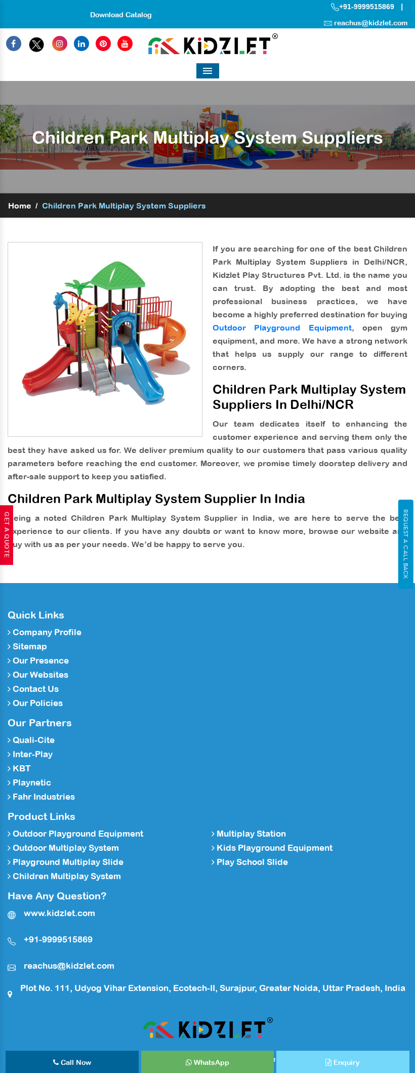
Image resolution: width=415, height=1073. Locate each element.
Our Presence (40, 660)
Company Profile (46, 632)
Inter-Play (32, 754)
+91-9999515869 (366, 7)
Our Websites (39, 675)
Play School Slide (251, 862)
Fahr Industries (43, 797)
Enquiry (345, 1062)
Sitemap (29, 646)
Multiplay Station (250, 834)
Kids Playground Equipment (274, 848)
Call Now (75, 1062)
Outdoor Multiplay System (65, 848)
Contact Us (35, 689)
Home (19, 205)
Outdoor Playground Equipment (282, 327)
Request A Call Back (405, 544)
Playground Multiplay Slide (67, 862)
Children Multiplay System (66, 876)
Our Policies (37, 703)
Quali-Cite (33, 740)
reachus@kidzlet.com (370, 23)
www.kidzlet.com (59, 913)
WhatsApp (210, 1062)
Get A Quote (6, 535)
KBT (21, 768)
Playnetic (31, 782)
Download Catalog (121, 15)
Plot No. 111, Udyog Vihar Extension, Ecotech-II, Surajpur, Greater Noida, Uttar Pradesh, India (212, 988)
